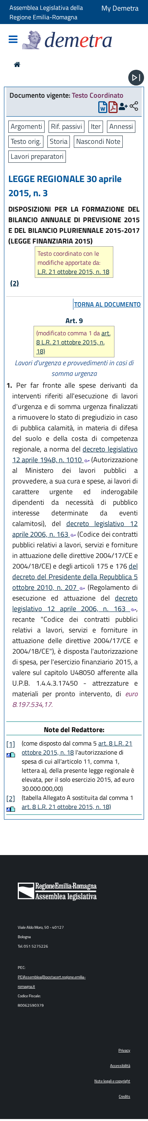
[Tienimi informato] (123, 106)
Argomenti (26, 126)
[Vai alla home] (17, 64)
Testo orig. (26, 141)
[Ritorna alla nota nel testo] (8, 754)
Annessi (121, 126)
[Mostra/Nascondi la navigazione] (13, 40)
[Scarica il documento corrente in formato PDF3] (113, 109)
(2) (14, 283)
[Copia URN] (134, 106)
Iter (96, 126)
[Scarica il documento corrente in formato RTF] (102, 109)
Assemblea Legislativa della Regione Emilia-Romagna (46, 12)
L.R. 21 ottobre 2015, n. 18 (73, 271)
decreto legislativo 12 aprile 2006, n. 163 (75, 528)
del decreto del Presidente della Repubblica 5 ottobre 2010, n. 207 (75, 577)
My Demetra (120, 8)
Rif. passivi (66, 126)
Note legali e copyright (112, 1081)
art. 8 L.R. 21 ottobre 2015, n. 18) (73, 342)
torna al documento (107, 304)
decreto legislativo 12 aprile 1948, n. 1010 (75, 454)
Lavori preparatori (37, 156)
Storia (58, 141)
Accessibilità (120, 1066)
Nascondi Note (98, 141)
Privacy (124, 1050)
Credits (124, 1096)
